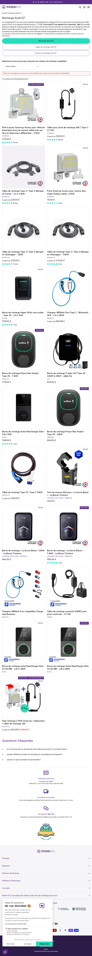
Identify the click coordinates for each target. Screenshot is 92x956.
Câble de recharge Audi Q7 (46, 47)
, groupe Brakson (53, 951)
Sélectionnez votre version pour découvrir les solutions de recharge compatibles (34, 61)
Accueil (4, 13)
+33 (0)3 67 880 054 (46, 814)
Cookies (46, 949)
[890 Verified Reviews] (46, 841)
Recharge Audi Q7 (46, 41)
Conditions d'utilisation (46, 946)
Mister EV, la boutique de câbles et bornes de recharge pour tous (29, 895)
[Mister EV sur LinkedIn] (56, 923)
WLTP (40, 34)
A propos (6, 888)
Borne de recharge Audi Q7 (46, 53)
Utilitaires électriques (11, 880)
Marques (6, 866)
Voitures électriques (10, 873)
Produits (5, 858)
